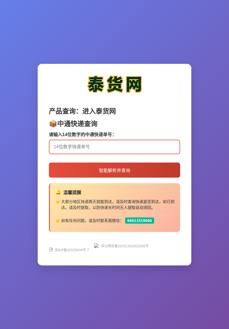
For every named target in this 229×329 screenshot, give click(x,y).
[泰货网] (114, 94)
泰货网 (106, 111)
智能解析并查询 (114, 170)
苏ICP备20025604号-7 (72, 250)
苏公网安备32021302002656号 (125, 246)
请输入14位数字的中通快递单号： (82, 134)
